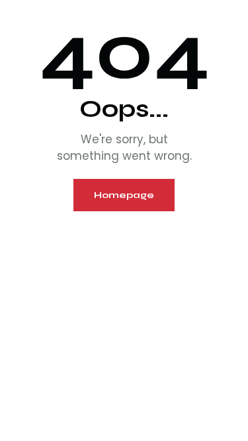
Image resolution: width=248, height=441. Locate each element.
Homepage (124, 195)
